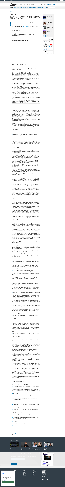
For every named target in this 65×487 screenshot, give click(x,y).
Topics (25, 4)
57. (12, 259)
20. (12, 134)
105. (12, 404)
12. (12, 97)
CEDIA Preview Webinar (25, 26)
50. (12, 236)
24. (12, 147)
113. (12, 427)
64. (12, 280)
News (11, 11)
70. (12, 295)
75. (12, 315)
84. (12, 339)
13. (12, 100)
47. (12, 227)
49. (12, 233)
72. (12, 300)
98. (12, 381)
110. (12, 421)
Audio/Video (24, 474)
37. (12, 198)
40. (12, 206)
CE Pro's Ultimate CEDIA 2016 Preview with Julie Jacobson (20, 61)
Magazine (33, 473)
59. (12, 265)
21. (12, 137)
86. (12, 343)
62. (12, 273)
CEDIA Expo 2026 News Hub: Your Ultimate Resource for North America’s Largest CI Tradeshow (49, 17)
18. (12, 129)
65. (12, 281)
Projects (28, 4)
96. (12, 376)
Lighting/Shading (24, 475)
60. (12, 268)
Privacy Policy (4, 480)
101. (12, 389)
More (44, 4)
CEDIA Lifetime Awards (25, 7)
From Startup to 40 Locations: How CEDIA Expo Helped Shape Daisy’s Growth (50, 31)
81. (12, 333)
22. (12, 139)
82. (12, 336)
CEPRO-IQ (33, 475)
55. (12, 253)
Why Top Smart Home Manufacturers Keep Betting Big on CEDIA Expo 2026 (50, 27)
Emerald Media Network (3, 0)
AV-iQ (11, 0)
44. (12, 219)
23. (12, 141)
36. (12, 191)
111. (12, 423)
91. (12, 363)
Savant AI (15, 7)
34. (12, 184)
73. (12, 305)
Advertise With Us (34, 471)
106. (12, 409)
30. (12, 169)
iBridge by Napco (30, 37)
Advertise (9, 0)
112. (12, 425)
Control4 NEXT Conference (32, 7)
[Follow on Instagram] (63, 0)
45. (12, 221)
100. (12, 386)
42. (12, 210)
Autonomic (33, 37)
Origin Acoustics (28, 434)
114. (12, 428)
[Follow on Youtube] (64, 0)
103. (12, 395)
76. (12, 318)
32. (12, 176)
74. (12, 309)
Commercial (24, 472)
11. (12, 95)
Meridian (21, 37)
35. (12, 188)
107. (12, 414)
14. (12, 110)
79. (12, 327)
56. (12, 258)
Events (37, 4)
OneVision (24, 434)
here (35, 26)
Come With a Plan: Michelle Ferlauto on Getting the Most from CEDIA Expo (50, 22)
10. (12, 91)
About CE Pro (33, 472)
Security (23, 476)
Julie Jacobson (32, 61)
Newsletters (33, 474)
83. (12, 338)
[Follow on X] (62, 0)
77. (12, 320)
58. (12, 261)
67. (12, 287)
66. (12, 283)
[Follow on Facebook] (60, 0)
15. (12, 113)
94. (12, 371)
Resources (32, 4)
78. (12, 323)
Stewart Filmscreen (24, 37)
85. (12, 342)
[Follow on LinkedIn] (61, 0)
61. (12, 270)
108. (12, 417)
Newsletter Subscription (50, 4)
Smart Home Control (25, 473)
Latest (21, 4)
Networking (24, 471)
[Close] (14, 471)
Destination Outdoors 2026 (40, 7)
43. (12, 216)
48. (12, 229)
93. (12, 368)
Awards (40, 4)
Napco (22, 434)
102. (12, 393)
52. (12, 241)
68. (12, 290)
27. (12, 160)
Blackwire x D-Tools (19, 7)
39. (12, 202)
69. (12, 292)
